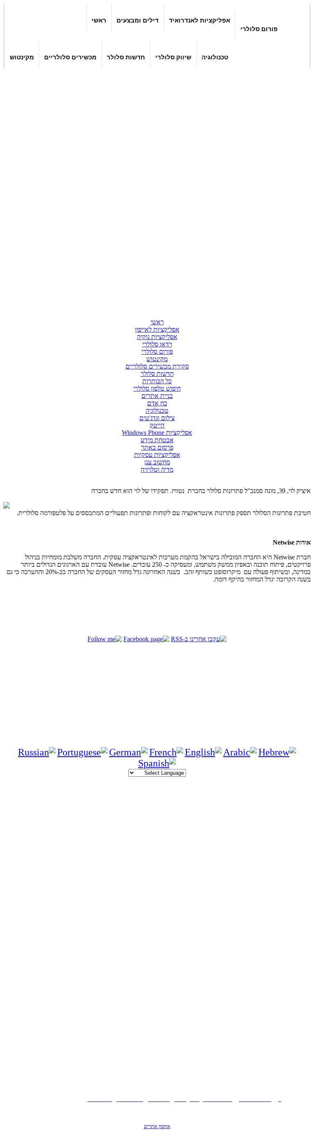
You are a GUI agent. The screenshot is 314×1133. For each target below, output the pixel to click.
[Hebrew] (277, 752)
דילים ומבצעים (138, 20)
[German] (128, 752)
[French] (166, 752)
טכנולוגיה (215, 57)
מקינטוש (22, 57)
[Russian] (37, 752)
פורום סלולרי (259, 28)
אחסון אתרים (157, 1126)
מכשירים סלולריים (70, 57)
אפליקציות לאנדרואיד (199, 20)
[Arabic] (240, 752)
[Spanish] (157, 763)
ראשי (99, 20)
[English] (203, 752)
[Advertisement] (272, 187)
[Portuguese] (82, 752)
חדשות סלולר (126, 57)
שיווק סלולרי (173, 57)
